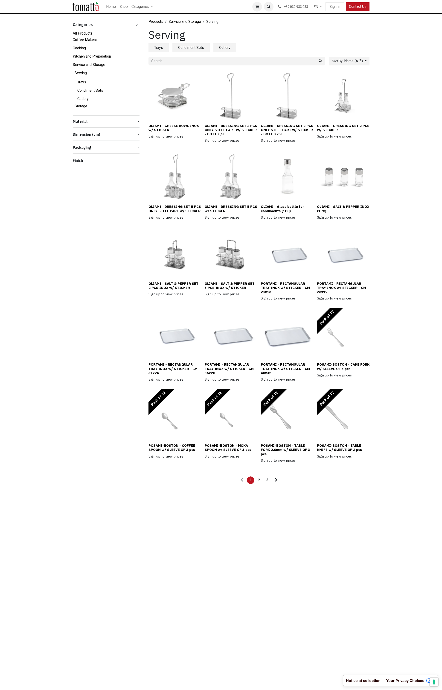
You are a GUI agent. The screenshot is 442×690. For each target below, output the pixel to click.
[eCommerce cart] (257, 7)
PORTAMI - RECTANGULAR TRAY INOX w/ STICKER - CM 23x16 (285, 287)
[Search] (320, 61)
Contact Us (357, 6)
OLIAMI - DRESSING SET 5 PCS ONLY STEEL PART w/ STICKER (174, 208)
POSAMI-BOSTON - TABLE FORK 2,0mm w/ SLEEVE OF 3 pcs (285, 449)
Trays (81, 82)
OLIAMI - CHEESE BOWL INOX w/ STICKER (173, 127)
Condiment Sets (90, 90)
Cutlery (83, 99)
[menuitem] (111, 6)
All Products (83, 33)
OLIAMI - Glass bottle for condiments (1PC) (282, 208)
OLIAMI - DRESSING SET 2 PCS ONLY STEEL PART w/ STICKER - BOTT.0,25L (287, 129)
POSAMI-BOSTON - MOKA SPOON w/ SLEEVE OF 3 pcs (228, 447)
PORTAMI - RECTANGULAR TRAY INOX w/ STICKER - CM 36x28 (229, 368)
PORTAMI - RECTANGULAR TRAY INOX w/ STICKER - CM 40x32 (285, 368)
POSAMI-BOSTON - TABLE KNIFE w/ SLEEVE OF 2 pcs (339, 447)
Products (155, 21)
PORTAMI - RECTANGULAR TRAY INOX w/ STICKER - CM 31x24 (173, 368)
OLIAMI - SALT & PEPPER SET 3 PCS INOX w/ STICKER (230, 285)
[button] (268, 7)
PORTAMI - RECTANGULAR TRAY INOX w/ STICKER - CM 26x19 (341, 287)
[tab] (158, 47)
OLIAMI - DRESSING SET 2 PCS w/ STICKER (343, 127)
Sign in (334, 6)
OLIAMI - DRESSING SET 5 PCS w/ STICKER (231, 208)
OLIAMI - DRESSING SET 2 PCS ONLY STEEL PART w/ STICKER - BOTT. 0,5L (231, 129)
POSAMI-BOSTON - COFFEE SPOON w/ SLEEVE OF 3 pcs (171, 447)
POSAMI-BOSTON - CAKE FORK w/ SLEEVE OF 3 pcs (343, 366)
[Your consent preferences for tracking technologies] (434, 682)
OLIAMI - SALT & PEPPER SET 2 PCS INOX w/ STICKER (173, 285)
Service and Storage (185, 21)
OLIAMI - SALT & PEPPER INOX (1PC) (343, 208)
